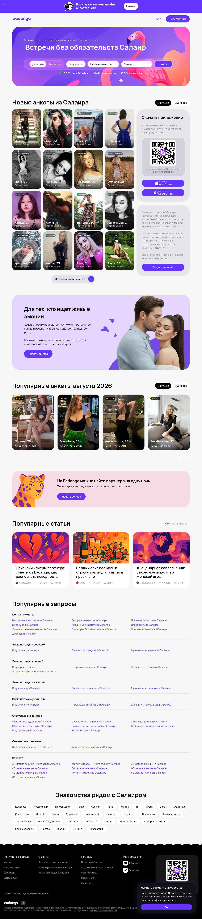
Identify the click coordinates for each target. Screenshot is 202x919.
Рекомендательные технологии (103, 910)
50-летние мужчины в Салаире (148, 772)
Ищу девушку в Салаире (25, 650)
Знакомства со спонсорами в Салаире (152, 726)
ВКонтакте (134, 863)
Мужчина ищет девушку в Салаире (150, 650)
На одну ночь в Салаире (25, 624)
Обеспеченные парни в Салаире (149, 721)
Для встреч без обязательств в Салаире (94, 629)
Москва (7, 862)
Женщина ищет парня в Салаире (149, 667)
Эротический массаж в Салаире (149, 629)
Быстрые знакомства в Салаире (89, 620)
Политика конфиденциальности (54, 872)
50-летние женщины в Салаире (89, 768)
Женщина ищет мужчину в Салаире (151, 705)
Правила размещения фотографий (55, 867)
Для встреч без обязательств (58, 40)
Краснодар (9, 872)
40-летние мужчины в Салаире (89, 772)
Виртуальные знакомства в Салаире (32, 620)
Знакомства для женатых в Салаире (32, 747)
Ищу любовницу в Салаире (27, 730)
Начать (130, 6)
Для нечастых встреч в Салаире (149, 620)
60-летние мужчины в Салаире (29, 777)
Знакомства (30, 40)
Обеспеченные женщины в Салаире (32, 726)
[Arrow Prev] (179, 456)
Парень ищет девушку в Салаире (90, 650)
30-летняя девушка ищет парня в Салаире (36, 763)
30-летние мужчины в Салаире (29, 772)
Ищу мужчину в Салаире (25, 705)
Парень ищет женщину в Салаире (90, 688)
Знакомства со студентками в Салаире (33, 671)
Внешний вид (87, 877)
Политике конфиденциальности (158, 900)
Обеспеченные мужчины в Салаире (91, 721)
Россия (83, 40)
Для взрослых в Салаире (145, 624)
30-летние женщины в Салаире (148, 763)
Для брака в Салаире (24, 633)
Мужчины (55, 64)
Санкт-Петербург (12, 867)
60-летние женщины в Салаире (149, 768)
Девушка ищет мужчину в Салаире (91, 705)
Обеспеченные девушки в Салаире (31, 721)
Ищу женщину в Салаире (26, 688)
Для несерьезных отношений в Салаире (34, 629)
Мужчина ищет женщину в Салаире (151, 688)
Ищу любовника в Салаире (86, 730)
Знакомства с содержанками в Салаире (94, 726)
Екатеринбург (10, 877)
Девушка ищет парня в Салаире (89, 667)
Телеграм (134, 870)
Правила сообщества (91, 862)
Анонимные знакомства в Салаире (91, 624)
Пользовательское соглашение (53, 862)
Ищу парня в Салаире (24, 667)
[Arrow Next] (187, 456)
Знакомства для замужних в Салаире (92, 747)
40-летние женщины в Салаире (29, 768)
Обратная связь (89, 872)
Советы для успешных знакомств (97, 867)
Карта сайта (87, 883)
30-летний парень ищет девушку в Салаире (96, 763)
